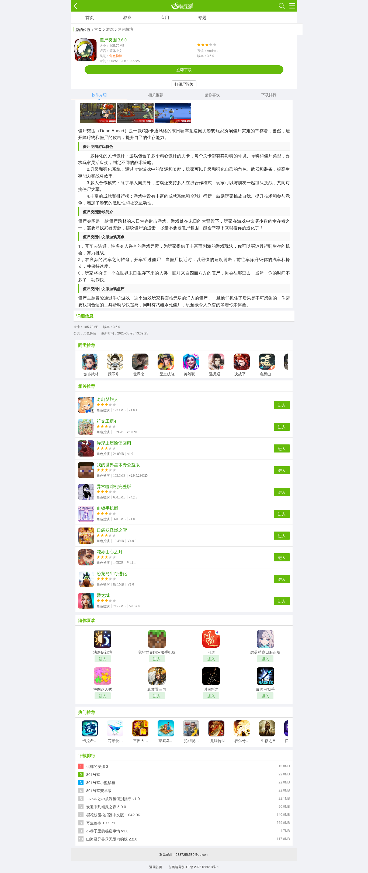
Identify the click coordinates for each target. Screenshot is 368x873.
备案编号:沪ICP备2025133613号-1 (193, 866)
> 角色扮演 (124, 29)
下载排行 (268, 94)
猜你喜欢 (212, 94)
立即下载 (184, 69)
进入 (282, 405)
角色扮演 (115, 55)
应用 (165, 17)
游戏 (127, 17)
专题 (202, 17)
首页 (89, 17)
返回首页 (155, 866)
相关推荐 (155, 94)
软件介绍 (99, 94)
